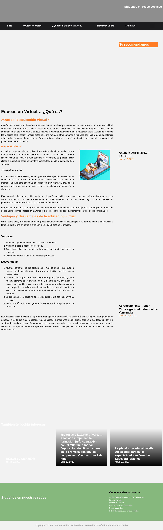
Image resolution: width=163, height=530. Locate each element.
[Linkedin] (133, 13)
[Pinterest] (146, 13)
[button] (152, 26)
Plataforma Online (105, 26)
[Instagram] (139, 13)
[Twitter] (126, 13)
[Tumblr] (152, 13)
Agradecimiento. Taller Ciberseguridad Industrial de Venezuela (138, 309)
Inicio (9, 26)
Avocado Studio (119, 525)
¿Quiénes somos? (32, 26)
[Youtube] (159, 13)
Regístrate (130, 26)
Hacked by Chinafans (20, 458)
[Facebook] (119, 13)
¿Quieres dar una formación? (67, 26)
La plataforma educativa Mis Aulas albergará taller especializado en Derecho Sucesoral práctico (134, 453)
